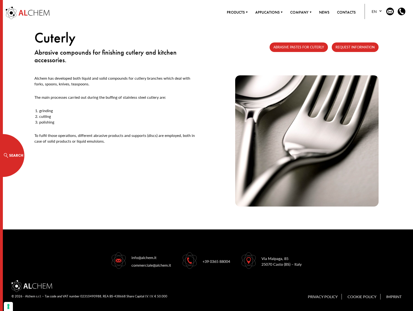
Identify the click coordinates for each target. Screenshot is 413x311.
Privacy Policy (323, 296)
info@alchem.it (144, 257)
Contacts (346, 12)
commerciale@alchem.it (151, 265)
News (324, 12)
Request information (355, 47)
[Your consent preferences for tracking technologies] (8, 306)
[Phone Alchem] (401, 11)
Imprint (394, 296)
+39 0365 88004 (216, 261)
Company (299, 12)
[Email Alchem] (390, 11)
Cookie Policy (362, 296)
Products (236, 12)
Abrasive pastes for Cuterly (298, 47)
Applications (267, 12)
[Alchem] (24, 13)
